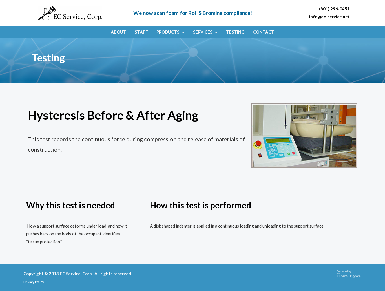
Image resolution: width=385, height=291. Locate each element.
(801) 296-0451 (334, 8)
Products (167, 31)
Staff (141, 31)
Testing (235, 31)
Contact (263, 31)
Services (202, 31)
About (118, 31)
